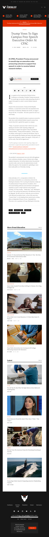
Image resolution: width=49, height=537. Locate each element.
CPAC (11, 210)
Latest (9, 360)
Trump (23, 212)
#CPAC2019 (25, 147)
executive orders (18, 210)
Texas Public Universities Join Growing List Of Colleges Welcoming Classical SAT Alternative (21, 348)
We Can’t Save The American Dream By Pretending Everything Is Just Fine (24, 450)
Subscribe (32, 528)
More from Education (16, 227)
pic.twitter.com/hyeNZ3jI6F (29, 148)
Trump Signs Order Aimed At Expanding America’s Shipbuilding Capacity (24, 481)
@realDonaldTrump (17, 147)
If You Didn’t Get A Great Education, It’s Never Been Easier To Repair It (23, 317)
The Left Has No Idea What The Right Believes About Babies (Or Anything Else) (23, 388)
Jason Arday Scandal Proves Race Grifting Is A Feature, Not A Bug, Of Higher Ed (24, 286)
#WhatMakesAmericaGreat (15, 148)
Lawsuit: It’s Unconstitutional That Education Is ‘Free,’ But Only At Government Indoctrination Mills (24, 255)
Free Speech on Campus (14, 212)
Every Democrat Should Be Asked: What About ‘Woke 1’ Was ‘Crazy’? (23, 419)
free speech (27, 210)
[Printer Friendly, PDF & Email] (34, 91)
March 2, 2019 (20, 153)
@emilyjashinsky (19, 79)
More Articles (34, 78)
